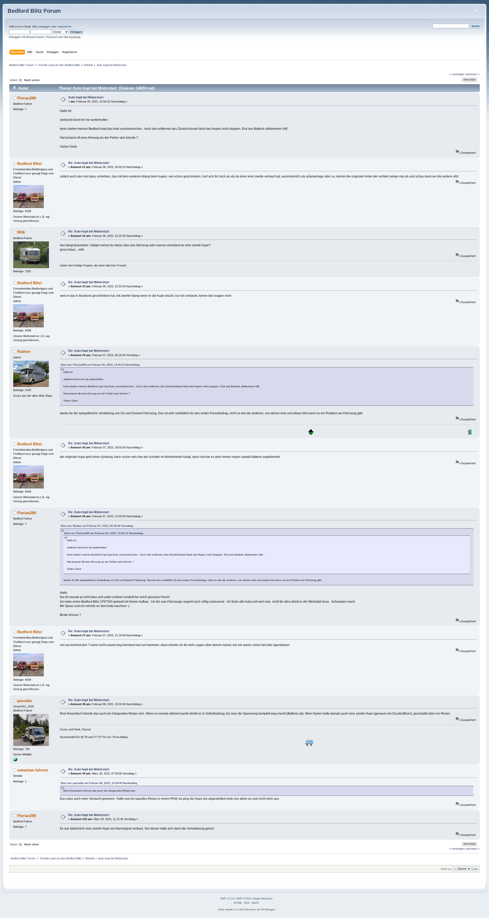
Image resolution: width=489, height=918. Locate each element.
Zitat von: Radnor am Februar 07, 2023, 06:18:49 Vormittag (97, 525)
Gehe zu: (446, 869)
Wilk (21, 232)
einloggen (44, 26)
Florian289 (26, 98)
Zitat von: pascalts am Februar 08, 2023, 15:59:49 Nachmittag (99, 783)
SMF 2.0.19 (227, 898)
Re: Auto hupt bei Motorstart (88, 163)
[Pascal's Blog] (15, 760)
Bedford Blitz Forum (34, 11)
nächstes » (472, 74)
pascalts (24, 701)
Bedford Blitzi (29, 163)
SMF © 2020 (243, 898)
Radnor (24, 351)
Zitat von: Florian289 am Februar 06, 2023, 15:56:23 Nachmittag (100, 364)
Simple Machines (263, 898)
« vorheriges (457, 74)
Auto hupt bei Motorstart (85, 97)
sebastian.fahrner (32, 770)
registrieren (64, 26)
